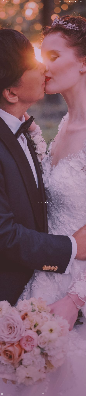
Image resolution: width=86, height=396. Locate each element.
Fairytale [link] (71, 1)
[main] (43, 198)
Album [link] (81, 1)
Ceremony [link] (65, 1)
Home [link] (60, 1)
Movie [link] (76, 1)
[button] (84, 1)
